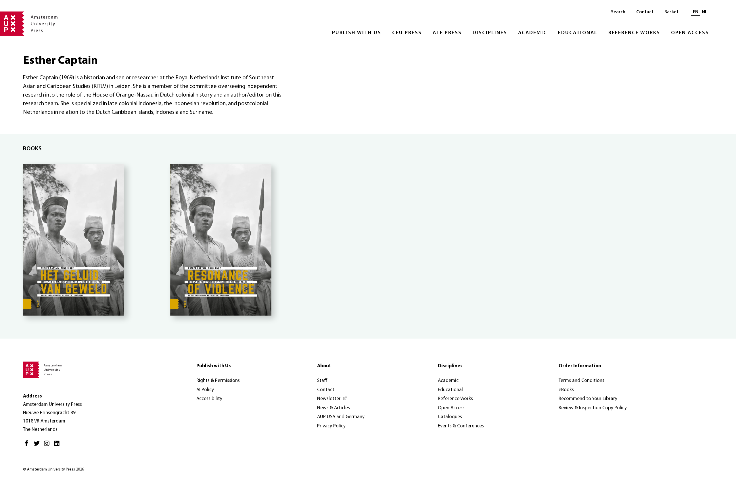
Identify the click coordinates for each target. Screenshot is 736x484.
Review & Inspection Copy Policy (593, 408)
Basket (671, 12)
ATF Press (447, 33)
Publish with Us (356, 33)
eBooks (566, 389)
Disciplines (490, 33)
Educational (577, 33)
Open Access (690, 33)
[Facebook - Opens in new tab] (28, 445)
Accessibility (209, 398)
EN (695, 12)
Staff (322, 380)
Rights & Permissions (218, 380)
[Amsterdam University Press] (28, 24)
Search (618, 12)
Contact (644, 12)
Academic (532, 33)
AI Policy (205, 389)
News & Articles (333, 408)
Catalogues (450, 416)
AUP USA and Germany (341, 416)
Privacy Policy (331, 426)
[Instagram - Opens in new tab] (48, 445)
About (324, 366)
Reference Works (634, 33)
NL (704, 12)
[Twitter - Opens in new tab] (38, 445)
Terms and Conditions (581, 380)
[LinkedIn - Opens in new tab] (58, 445)
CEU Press (407, 33)
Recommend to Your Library (588, 398)
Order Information (580, 366)
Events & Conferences (461, 426)
